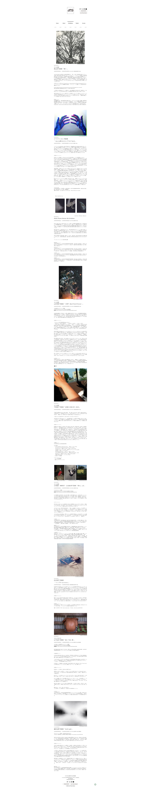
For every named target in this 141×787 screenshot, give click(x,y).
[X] (82, 9)
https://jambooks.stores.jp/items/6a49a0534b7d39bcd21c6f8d (67, 646)
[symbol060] (54, 366)
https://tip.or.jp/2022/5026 (78, 607)
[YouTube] (86, 9)
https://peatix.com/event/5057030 (77, 734)
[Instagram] (55, 366)
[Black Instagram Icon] (84, 9)
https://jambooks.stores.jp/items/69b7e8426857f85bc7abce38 (67, 310)
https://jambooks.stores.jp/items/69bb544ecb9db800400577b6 (67, 492)
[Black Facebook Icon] (80, 9)
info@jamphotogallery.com (70, 779)
